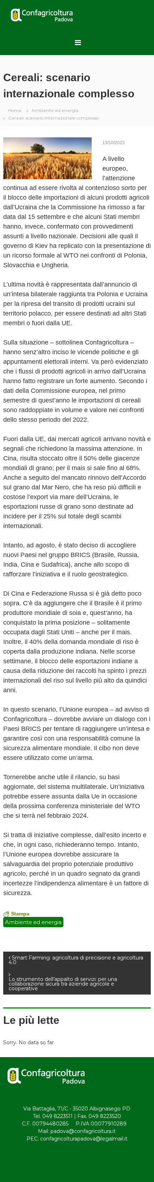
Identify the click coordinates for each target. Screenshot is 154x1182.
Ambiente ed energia (55, 110)
